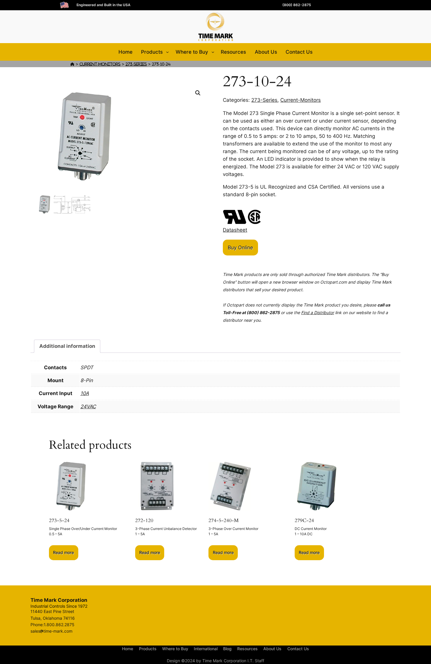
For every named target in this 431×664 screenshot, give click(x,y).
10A (84, 393)
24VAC (88, 406)
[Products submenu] (167, 51)
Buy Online (240, 247)
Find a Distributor (317, 312)
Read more (63, 552)
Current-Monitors (100, 64)
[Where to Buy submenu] (212, 51)
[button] (198, 93)
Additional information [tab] (67, 346)
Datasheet (235, 230)
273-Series (136, 64)
